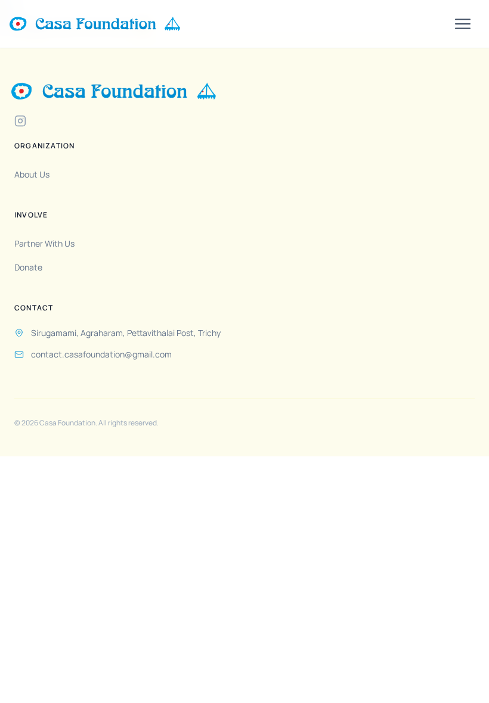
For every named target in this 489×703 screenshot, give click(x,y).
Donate (28, 267)
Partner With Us (44, 243)
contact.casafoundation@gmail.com (101, 354)
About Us (31, 174)
